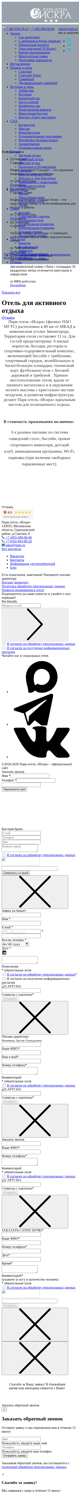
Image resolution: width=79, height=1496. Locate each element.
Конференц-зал (29, 106)
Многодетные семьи (33, 56)
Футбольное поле (31, 220)
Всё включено (20, 64)
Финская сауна (29, 132)
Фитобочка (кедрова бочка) (38, 140)
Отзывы (16, 262)
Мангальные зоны (32, 197)
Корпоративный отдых (35, 174)
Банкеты (25, 243)
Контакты (17, 560)
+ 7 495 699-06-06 (42, 29)
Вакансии (17, 556)
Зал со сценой (29, 102)
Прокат (24, 193)
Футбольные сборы (32, 258)
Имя (6, 776)
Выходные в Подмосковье (37, 167)
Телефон (9, 780)
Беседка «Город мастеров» (37, 117)
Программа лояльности (35, 60)
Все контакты (11, 549)
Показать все (11, 292)
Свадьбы (25, 170)
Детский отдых (29, 163)
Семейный (26, 79)
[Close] (35, 892)
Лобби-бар (26, 90)
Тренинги (26, 250)
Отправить (10, 998)
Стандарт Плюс (30, 75)
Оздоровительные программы (40, 136)
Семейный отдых (31, 159)
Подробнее (18, 285)
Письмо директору (15, 582)
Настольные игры (31, 201)
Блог (13, 567)
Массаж (24, 128)
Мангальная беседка (33, 113)
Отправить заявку (14, 1455)
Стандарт (25, 71)
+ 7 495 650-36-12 (16, 29)
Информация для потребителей (32, 564)
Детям (23, 205)
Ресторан (25, 94)
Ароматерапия (29, 144)
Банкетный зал (29, 98)
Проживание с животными (38, 182)
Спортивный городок (34, 216)
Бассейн (24, 212)
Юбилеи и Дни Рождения (37, 178)
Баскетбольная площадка (36, 228)
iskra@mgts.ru (68, 29)
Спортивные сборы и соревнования (44, 254)
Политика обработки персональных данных (33, 586)
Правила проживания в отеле (23, 590)
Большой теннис (30, 231)
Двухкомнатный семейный (38, 83)
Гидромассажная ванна (35, 148)
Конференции (29, 247)
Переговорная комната (35, 109)
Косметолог (27, 125)
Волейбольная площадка (36, 224)
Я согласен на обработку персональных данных (41, 644)
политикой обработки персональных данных (34, 1467)
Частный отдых (30, 155)
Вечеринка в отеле (32, 186)
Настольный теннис (33, 235)
